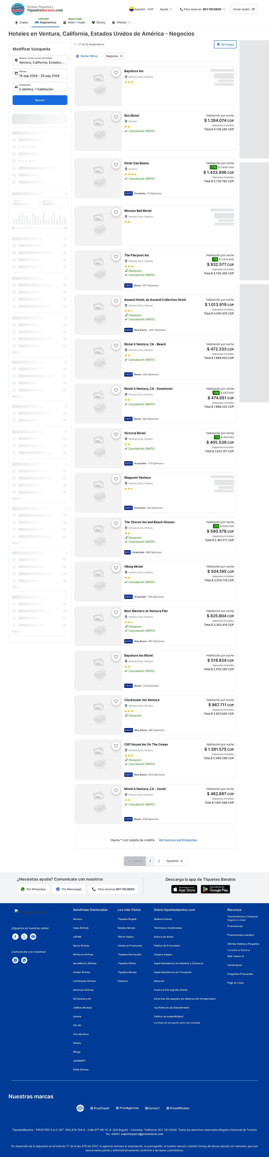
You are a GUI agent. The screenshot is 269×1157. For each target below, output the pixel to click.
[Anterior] (81, 86)
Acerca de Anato (163, 936)
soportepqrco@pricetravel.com (142, 1134)
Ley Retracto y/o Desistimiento (171, 1007)
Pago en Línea (235, 982)
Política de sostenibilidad (168, 1016)
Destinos (123, 981)
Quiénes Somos (163, 919)
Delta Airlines (80, 1069)
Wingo (76, 1051)
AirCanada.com (82, 998)
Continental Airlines (84, 981)
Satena (77, 1016)
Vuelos (23, 22)
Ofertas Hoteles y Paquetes (243, 943)
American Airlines (83, 989)
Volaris (77, 1042)
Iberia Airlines (81, 945)
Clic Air (77, 1025)
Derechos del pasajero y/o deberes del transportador (185, 998)
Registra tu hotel (236, 920)
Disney (100, 22)
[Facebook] (15, 936)
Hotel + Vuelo (76, 22)
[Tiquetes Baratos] (18, 9)
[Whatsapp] (24, 960)
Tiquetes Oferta (127, 963)
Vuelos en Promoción (130, 945)
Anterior (137, 860)
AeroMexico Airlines (84, 963)
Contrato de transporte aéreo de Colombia (177, 1022)
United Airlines (81, 972)
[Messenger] (15, 960)
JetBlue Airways (82, 1007)
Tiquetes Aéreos (127, 972)
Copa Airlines (80, 927)
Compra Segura (163, 954)
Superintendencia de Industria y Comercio (178, 963)
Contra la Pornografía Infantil (170, 989)
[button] (40, 60)
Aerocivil (159, 981)
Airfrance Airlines (83, 954)
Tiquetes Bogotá (127, 919)
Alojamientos (48, 22)
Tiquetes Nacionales (129, 954)
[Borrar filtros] (121, 56)
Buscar (40, 100)
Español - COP (144, 9)
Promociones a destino (240, 934)
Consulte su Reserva (238, 950)
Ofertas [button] (122, 22)
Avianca (77, 919)
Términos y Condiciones (168, 927)
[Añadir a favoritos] (116, 72)
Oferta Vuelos (126, 936)
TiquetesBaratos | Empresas (242, 916)
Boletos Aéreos (126, 927)
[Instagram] (33, 936)
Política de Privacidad (167, 945)
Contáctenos (234, 965)
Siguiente (172, 860)
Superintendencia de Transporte (173, 972)
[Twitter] (24, 936)
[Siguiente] (115, 86)
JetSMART (79, 1060)
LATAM (77, 936)
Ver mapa (227, 44)
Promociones (235, 926)
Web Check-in (235, 956)
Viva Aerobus (81, 1034)
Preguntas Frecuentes (240, 973)
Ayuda (164, 9)
